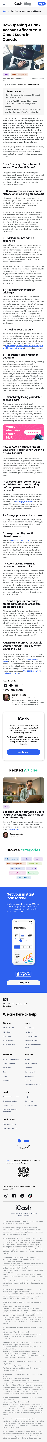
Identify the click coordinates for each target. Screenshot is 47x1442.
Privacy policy (8, 1105)
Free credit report (10, 1128)
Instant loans (30, 1028)
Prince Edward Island (33, 1084)
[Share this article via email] (16, 685)
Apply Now (32, 432)
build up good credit (24, 501)
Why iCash (7, 1032)
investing (25, 859)
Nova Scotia (29, 1076)
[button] (22, 685)
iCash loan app (9, 1045)
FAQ (26, 1097)
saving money (16, 868)
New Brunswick (30, 1072)
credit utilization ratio (21, 540)
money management (19, 75)
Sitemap (6, 1080)
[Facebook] (14, 1195)
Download (10, 1160)
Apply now (23, 752)
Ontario (28, 1080)
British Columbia (31, 1064)
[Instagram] (6, 1195)
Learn (5, 1076)
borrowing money (16, 873)
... (13, 829)
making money (10, 859)
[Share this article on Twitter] (11, 685)
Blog (4, 1072)
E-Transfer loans (31, 1036)
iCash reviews (8, 1041)
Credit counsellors (10, 1101)
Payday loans (30, 1032)
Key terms (7, 1068)
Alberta (27, 1059)
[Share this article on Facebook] (5, 685)
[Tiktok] (30, 1195)
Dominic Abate (33, 85)
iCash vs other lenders (11, 1059)
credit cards (22, 878)
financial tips (33, 864)
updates (30, 868)
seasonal (31, 873)
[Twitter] (22, 1195)
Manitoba (28, 1068)
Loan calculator (9, 1064)
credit (6, 75)
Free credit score (9, 1124)
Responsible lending (11, 1097)
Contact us (29, 1101)
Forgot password (31, 1105)
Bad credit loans (31, 1041)
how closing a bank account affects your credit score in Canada (23, 346)
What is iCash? (8, 1028)
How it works (8, 1036)
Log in (41, 4)
